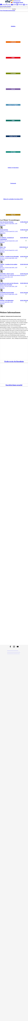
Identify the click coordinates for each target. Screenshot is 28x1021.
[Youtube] (17, 646)
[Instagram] (14, 646)
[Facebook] (10, 646)
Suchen (14, 9)
